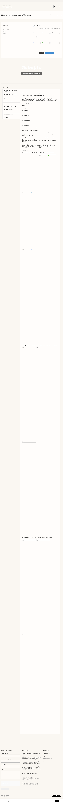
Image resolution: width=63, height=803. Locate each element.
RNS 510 (23, 766)
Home (49, 15)
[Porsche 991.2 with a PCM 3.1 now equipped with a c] (37, 46)
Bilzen (33, 783)
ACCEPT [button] (57, 801)
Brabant (23, 784)
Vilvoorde (36, 784)
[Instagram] (4, 796)
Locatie (4, 33)
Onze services (6, 29)
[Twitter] (9, 796)
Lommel (30, 783)
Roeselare (37, 775)
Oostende (29, 777)
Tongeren (36, 783)
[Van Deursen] (57, 797)
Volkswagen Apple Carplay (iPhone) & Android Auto (32, 103)
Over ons (5, 31)
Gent (30, 778)
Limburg (23, 783)
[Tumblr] (7, 796)
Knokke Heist (24, 777)
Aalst (38, 778)
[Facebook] (2, 796)
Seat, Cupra (31, 762)
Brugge (30, 775)
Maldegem (29, 779)
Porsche (28, 757)
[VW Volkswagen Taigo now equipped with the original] (56, 36)
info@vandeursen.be (48, 758)
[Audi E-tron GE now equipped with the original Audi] (46, 36)
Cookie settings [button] (51, 801)
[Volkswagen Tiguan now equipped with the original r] (46, 46)
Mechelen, (36, 780)
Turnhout (28, 780)
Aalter (35, 779)
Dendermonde (33, 778)
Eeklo (32, 779)
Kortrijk (33, 775)
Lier (33, 780)
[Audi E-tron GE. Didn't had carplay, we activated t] (56, 46)
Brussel (33, 784)
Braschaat (24, 782)
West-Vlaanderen (25, 775)
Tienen (30, 784)
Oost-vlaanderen (25, 778)
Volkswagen (24, 757)
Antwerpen (24, 780)
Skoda (36, 762)
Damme (33, 777)
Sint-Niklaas (24, 779)
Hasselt (27, 783)
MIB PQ (27, 766)
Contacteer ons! (6, 35)
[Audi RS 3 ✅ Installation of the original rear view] (37, 36)
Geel (31, 780)
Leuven (27, 784)
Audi (36, 756)
